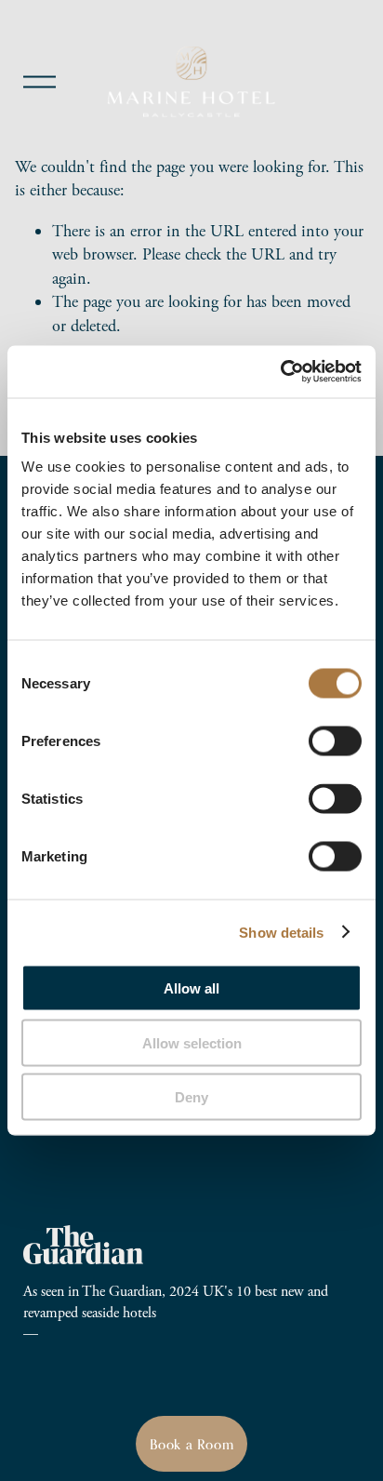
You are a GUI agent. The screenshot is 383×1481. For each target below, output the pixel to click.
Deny (191, 1097)
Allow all (191, 988)
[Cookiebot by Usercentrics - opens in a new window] (280, 372)
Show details (281, 932)
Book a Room (192, 1444)
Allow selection (192, 1042)
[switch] (335, 741)
